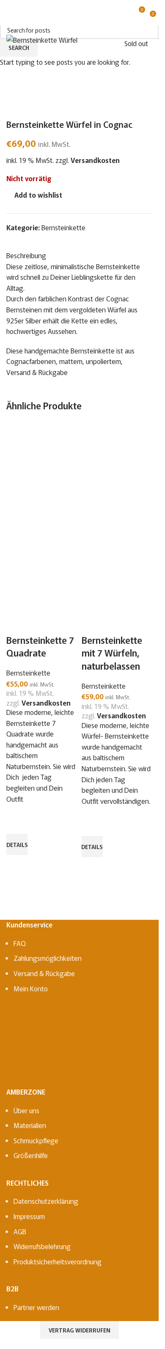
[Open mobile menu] (9, 12)
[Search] (25, 12)
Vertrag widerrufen (79, 1330)
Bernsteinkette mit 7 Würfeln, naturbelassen (112, 653)
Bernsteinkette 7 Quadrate (40, 646)
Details (17, 845)
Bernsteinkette (28, 673)
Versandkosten (46, 703)
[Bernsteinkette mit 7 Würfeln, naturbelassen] (117, 472)
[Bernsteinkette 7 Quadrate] (41, 472)
